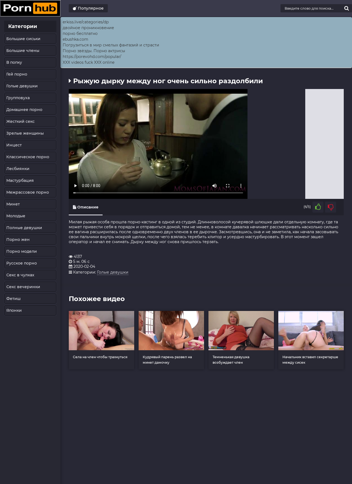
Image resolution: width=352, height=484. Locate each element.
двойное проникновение (88, 27)
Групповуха (18, 97)
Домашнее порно (24, 109)
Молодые (15, 215)
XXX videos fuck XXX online (88, 62)
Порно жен (18, 239)
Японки (14, 310)
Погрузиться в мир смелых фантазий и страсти (111, 45)
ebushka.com (75, 39)
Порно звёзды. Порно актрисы (94, 50)
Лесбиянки (17, 168)
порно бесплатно (80, 33)
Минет (13, 204)
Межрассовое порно (27, 192)
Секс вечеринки (23, 286)
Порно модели (21, 251)
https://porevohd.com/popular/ (92, 56)
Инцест (14, 145)
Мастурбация (20, 180)
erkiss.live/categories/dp (86, 22)
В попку (14, 62)
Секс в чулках (20, 274)
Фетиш (13, 298)
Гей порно (16, 74)
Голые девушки (22, 86)
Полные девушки (24, 227)
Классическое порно (27, 156)
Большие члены (22, 50)
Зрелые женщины (25, 133)
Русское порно (21, 263)
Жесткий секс (20, 121)
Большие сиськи (23, 38)
